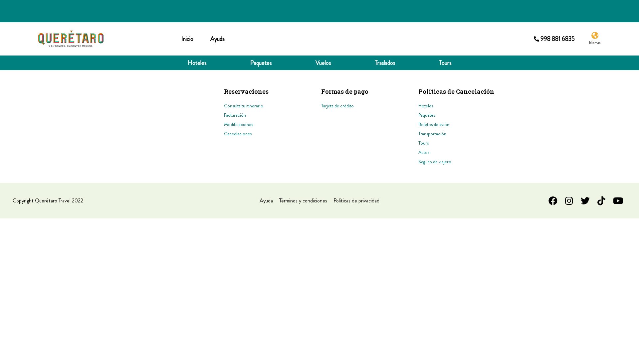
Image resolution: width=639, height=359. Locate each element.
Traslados (385, 63)
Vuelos (323, 63)
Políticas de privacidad (356, 200)
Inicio (187, 39)
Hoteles (197, 63)
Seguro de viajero (434, 161)
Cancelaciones (238, 133)
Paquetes (261, 63)
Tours (445, 63)
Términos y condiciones (303, 200)
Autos (423, 152)
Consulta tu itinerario (243, 105)
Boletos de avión (433, 124)
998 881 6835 (557, 39)
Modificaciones (238, 124)
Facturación (235, 115)
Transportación (432, 133)
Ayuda (217, 39)
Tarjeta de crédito (337, 105)
